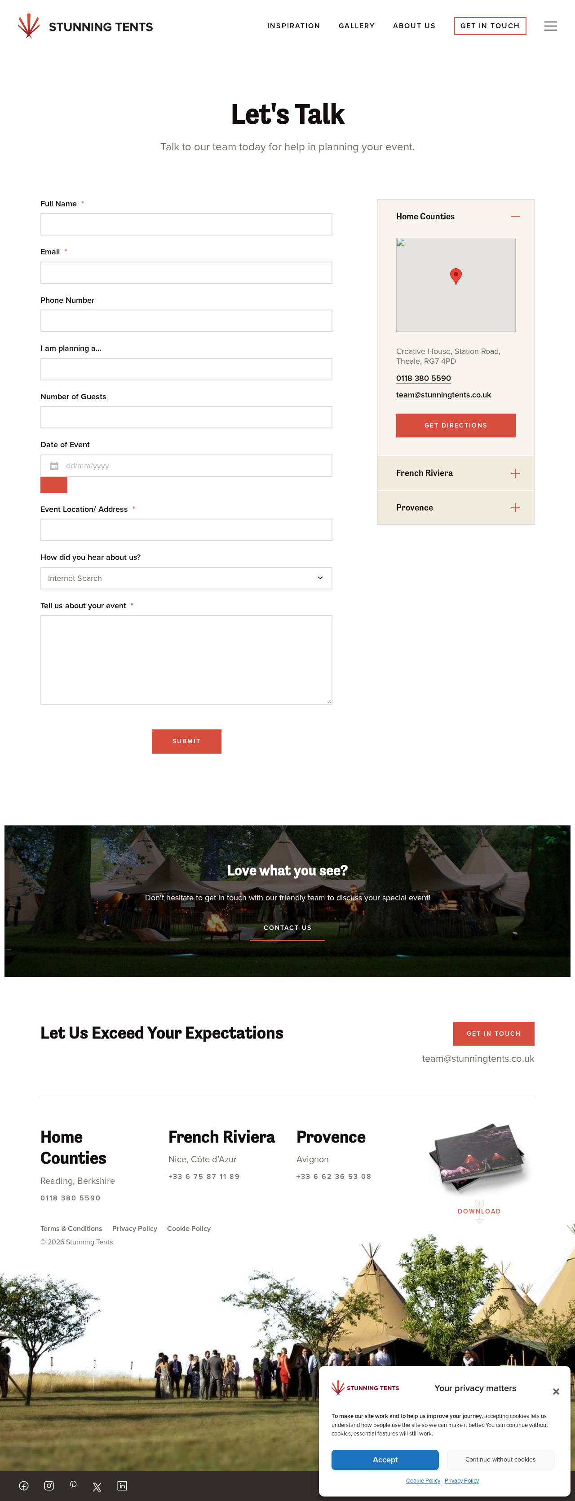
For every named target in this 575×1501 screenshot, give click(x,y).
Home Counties (425, 216)
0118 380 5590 (423, 378)
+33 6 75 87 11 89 (204, 1176)
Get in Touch (490, 26)
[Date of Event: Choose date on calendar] (53, 485)
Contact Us (288, 928)
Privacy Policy (462, 1480)
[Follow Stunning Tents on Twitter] (97, 1487)
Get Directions (456, 425)
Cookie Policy (423, 1480)
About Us (414, 26)
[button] (553, 1388)
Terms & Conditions (71, 1228)
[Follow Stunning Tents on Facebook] (24, 1486)
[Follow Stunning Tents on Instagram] (49, 1486)
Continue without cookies (500, 1459)
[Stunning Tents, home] (85, 26)
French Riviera (424, 473)
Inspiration (294, 26)
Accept (385, 1460)
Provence (414, 507)
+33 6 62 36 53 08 (334, 1176)
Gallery (357, 26)
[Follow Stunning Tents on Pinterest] (73, 1484)
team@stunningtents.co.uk (443, 395)
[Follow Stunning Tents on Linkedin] (122, 1486)
